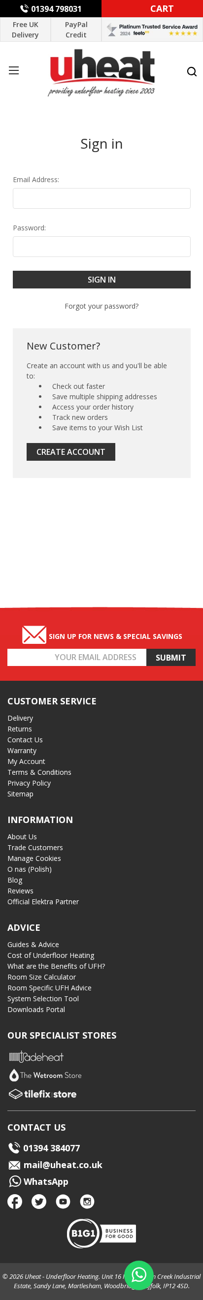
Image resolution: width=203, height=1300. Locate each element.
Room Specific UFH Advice (49, 987)
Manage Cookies (34, 858)
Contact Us (25, 739)
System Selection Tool (43, 998)
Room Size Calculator (41, 977)
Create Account (70, 451)
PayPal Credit (76, 29)
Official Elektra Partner (43, 901)
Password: (29, 227)
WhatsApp (44, 1181)
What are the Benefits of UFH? (56, 966)
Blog (14, 880)
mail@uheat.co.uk (61, 1165)
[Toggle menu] (13, 70)
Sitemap (20, 793)
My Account (26, 761)
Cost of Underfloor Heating (50, 955)
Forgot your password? (101, 306)
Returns (19, 728)
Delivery (20, 718)
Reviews (20, 890)
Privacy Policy (29, 783)
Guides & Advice (33, 944)
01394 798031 (56, 8)
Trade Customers (35, 847)
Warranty (21, 750)
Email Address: (36, 179)
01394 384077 (51, 1148)
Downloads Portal (36, 1009)
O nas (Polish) (29, 869)
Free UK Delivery (25, 29)
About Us (22, 836)
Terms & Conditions (39, 772)
